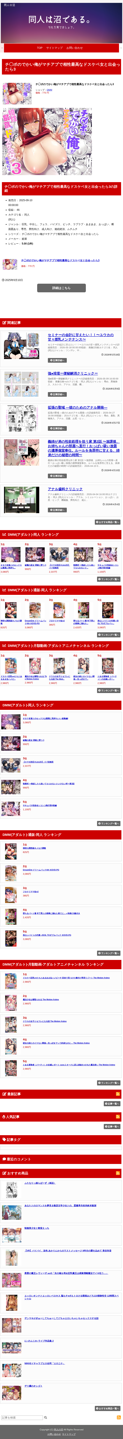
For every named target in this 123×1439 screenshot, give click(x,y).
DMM (49, 90)
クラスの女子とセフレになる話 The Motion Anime (45, 1021)
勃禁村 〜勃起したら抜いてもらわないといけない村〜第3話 (48, 784)
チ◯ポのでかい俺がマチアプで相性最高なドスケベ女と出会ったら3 (60, 260)
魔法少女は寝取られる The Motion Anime (41, 999)
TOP (39, 47)
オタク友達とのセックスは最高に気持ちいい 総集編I (45, 718)
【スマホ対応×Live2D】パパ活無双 (38, 762)
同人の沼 (58, 1429)
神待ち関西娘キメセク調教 (34, 848)
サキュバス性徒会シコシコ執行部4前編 (40, 805)
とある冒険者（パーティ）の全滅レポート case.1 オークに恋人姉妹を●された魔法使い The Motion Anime (69, 1065)
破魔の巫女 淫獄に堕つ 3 (35, 565)
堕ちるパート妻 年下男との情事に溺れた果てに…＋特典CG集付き (51, 913)
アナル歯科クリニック (65, 489)
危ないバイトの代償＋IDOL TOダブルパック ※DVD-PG (47, 935)
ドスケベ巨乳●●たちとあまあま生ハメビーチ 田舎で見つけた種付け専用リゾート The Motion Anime (66, 978)
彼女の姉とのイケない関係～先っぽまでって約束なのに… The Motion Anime (56, 1043)
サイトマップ (54, 47)
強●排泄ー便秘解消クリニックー (73, 373)
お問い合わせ (74, 47)
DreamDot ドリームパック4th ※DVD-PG (41, 870)
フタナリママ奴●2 (57, 621)
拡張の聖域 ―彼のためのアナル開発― (77, 407)
